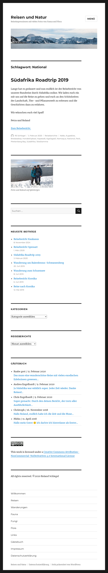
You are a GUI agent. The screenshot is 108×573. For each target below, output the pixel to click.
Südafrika (31, 141)
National (71, 138)
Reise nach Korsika (24, 286)
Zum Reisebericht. (21, 128)
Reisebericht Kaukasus (26, 239)
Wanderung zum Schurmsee (29, 270)
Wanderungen (19, 507)
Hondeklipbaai (29, 138)
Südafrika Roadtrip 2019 (39, 80)
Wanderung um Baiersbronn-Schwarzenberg (39, 262)
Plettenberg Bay (18, 141)
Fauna (14, 514)
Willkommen (18, 493)
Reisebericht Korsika (25, 278)
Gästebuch (17, 542)
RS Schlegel (20, 135)
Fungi (14, 521)
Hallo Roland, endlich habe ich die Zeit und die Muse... (44, 413)
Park (78, 138)
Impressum (17, 548)
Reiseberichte (51, 135)
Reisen (15, 500)
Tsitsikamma (42, 141)
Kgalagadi (51, 138)
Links (14, 535)
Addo (62, 135)
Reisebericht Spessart (26, 247)
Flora (13, 528)
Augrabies (70, 135)
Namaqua (61, 138)
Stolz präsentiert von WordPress (66, 564)
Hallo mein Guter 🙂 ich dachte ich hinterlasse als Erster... (46, 422)
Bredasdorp (16, 138)
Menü (91, 18)
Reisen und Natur (29, 17)
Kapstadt (41, 138)
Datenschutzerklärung (23, 555)
